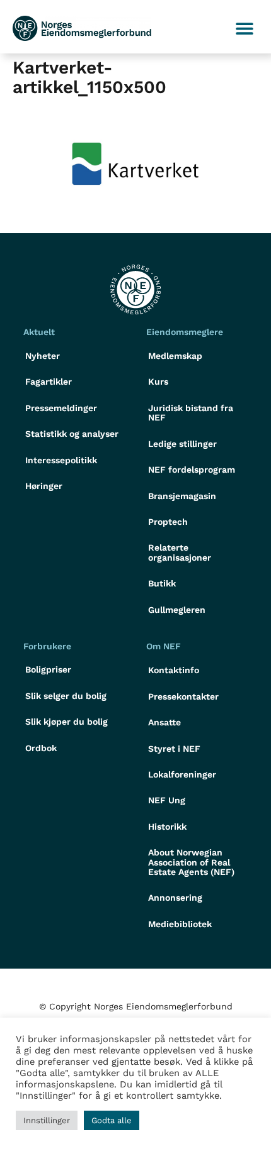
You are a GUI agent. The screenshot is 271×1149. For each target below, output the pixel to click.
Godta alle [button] (111, 1120)
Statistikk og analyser (71, 434)
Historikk (167, 827)
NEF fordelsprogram (191, 470)
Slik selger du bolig (66, 696)
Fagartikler (48, 382)
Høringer (43, 486)
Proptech (168, 522)
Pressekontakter (183, 696)
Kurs (158, 382)
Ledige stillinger (182, 444)
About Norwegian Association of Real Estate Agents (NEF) (191, 862)
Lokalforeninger (182, 774)
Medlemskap (175, 356)
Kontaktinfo (173, 670)
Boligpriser (48, 669)
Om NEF (163, 646)
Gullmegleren (176, 610)
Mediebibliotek (180, 924)
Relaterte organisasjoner (179, 552)
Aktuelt (39, 332)
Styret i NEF (174, 749)
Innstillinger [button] (46, 1120)
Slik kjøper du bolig (66, 722)
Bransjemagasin (182, 496)
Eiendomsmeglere (184, 332)
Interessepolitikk (61, 460)
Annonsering (175, 898)
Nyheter (42, 356)
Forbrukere (47, 646)
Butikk (162, 583)
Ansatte (164, 722)
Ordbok (41, 748)
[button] (244, 28)
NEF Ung (166, 800)
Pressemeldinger (61, 408)
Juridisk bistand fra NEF (190, 412)
